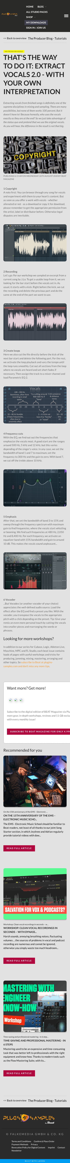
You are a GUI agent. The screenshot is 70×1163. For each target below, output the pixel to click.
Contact (61, 1147)
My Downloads (36, 22)
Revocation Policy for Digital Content (28, 1147)
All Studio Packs (37, 11)
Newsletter (17, 1150)
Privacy (34, 1144)
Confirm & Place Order (44, 1141)
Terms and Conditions (21, 1141)
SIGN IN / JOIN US (36, 27)
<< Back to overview (14, 38)
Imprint (51, 1147)
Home (29, 6)
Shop (29, 17)
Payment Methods (20, 1144)
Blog (41, 6)
